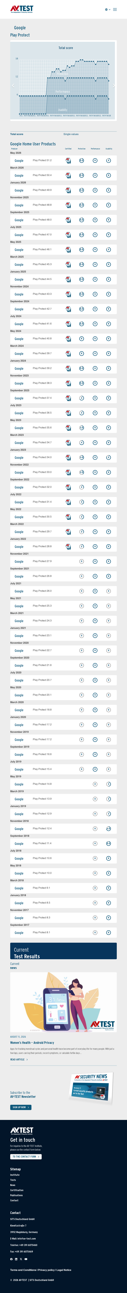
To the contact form (24, 1156)
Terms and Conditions (23, 1270)
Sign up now (19, 1107)
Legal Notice (64, 1270)
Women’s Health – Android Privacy (32, 1043)
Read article (17, 1059)
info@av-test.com (27, 1238)
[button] (114, 86)
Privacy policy (46, 1270)
